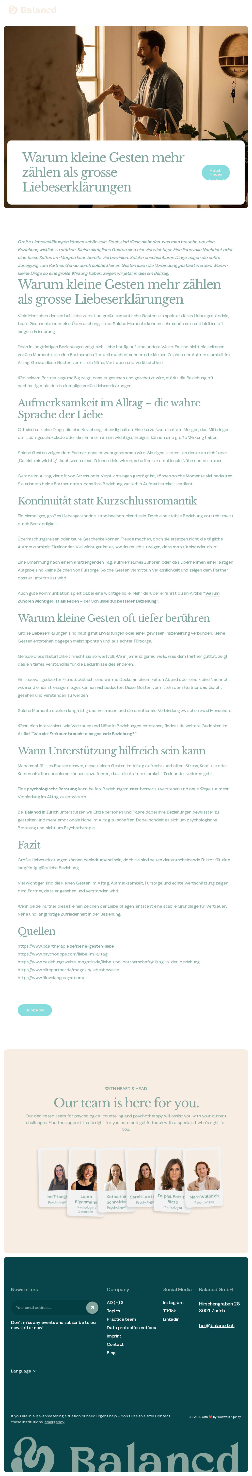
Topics (113, 1311)
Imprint (114, 1336)
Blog (111, 1353)
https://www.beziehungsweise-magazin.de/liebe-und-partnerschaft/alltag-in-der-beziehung (109, 962)
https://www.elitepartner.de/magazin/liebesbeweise (68, 970)
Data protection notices (131, 1327)
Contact (115, 1344)
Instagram (173, 1302)
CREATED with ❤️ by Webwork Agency (215, 1417)
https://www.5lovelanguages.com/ (51, 978)
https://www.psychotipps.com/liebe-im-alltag (63, 954)
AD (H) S (115, 1302)
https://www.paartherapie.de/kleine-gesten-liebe (66, 946)
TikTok (169, 1311)
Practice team (121, 1319)
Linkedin (171, 1319)
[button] (26, 1371)
